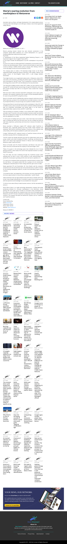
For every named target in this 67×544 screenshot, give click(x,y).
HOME (17, 3)
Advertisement (40, 534)
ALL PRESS (31, 3)
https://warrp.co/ (12, 207)
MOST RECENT (23, 3)
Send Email (8, 202)
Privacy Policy (31, 534)
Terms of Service (21, 534)
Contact (47, 534)
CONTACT (37, 3)
